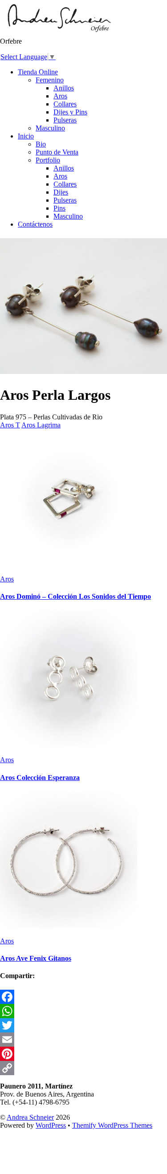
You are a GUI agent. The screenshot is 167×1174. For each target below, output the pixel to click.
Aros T (10, 425)
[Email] (83, 1039)
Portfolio (48, 160)
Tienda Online (38, 72)
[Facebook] (83, 997)
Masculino (50, 128)
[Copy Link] (83, 1068)
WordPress (51, 1125)
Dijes (60, 192)
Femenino (50, 80)
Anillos (63, 88)
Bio (41, 144)
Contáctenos (35, 224)
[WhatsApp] (83, 1011)
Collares (65, 104)
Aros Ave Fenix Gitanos (35, 958)
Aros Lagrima (41, 425)
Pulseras (65, 120)
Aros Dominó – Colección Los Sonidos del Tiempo (75, 596)
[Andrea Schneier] (58, 33)
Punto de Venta (57, 152)
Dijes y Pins (70, 112)
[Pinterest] (83, 1054)
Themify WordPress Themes (112, 1125)
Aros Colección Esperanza (40, 777)
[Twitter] (83, 1025)
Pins (59, 208)
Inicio (26, 136)
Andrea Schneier (30, 1117)
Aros (60, 96)
